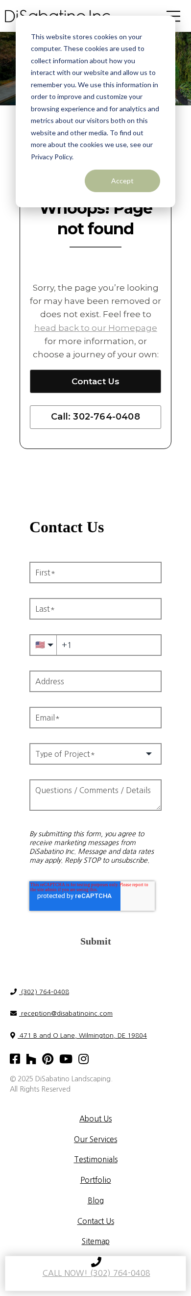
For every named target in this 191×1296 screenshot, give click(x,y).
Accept (122, 180)
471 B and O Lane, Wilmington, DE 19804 (82, 1035)
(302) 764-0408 (44, 992)
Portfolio (95, 1180)
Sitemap (96, 1241)
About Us (95, 1118)
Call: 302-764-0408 (95, 416)
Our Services (95, 1139)
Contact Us (96, 381)
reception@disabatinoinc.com (66, 1013)
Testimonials (96, 1159)
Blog (96, 1200)
